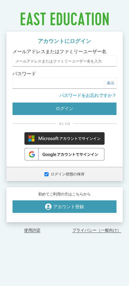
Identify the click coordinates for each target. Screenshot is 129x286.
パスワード (24, 73)
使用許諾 (32, 230)
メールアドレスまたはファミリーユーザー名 (59, 51)
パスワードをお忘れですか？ (87, 95)
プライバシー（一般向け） (96, 230)
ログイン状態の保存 (68, 174)
